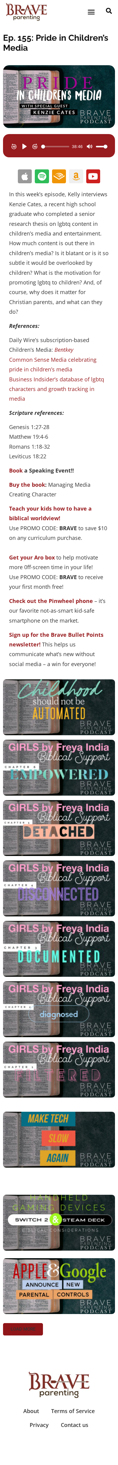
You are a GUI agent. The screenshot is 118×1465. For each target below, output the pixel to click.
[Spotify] (42, 176)
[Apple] (25, 176)
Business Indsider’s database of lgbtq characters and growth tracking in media (56, 389)
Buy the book (27, 484)
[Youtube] (93, 176)
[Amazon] (76, 176)
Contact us (74, 1424)
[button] (91, 12)
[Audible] (59, 176)
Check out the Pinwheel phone (51, 600)
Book (16, 470)
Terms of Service (73, 1411)
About (31, 1411)
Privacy (39, 1424)
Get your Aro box (32, 557)
